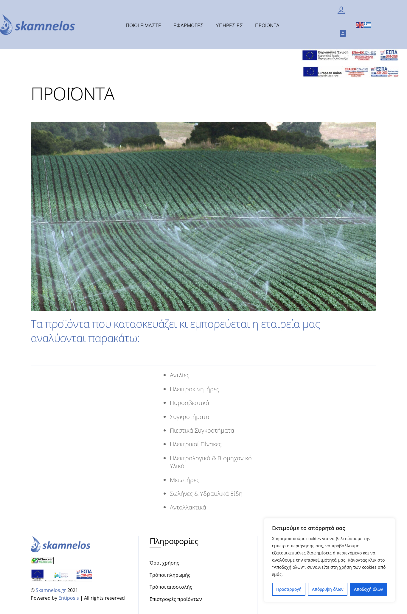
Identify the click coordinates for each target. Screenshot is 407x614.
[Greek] (368, 24)
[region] (329, 560)
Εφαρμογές (188, 25)
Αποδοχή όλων (368, 589)
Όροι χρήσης (164, 563)
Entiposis (68, 598)
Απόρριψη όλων (328, 589)
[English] (360, 24)
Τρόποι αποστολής (171, 587)
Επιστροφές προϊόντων (176, 599)
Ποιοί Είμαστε (143, 25)
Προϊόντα (267, 25)
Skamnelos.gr (51, 590)
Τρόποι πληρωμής (170, 575)
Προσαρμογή (289, 589)
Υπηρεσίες (229, 25)
